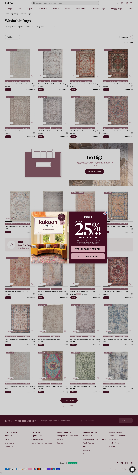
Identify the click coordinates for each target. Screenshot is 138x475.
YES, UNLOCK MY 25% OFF (88, 249)
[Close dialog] (105, 213)
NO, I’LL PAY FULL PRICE (88, 256)
